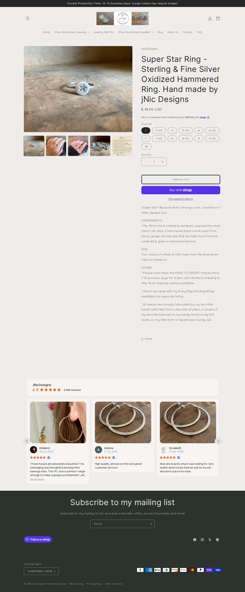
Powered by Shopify (56, 584)
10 (146, 146)
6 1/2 (212, 130)
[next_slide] (218, 441)
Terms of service (113, 584)
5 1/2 (185, 130)
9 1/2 (212, 138)
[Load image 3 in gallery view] (78, 146)
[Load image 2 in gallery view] (56, 146)
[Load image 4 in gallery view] (100, 146)
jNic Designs (38, 584)
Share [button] (148, 338)
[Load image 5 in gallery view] (122, 146)
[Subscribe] (151, 524)
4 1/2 (159, 130)
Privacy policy (94, 584)
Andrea (108, 448)
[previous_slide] (26, 441)
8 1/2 (185, 138)
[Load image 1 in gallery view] (34, 146)
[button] (28, 18)
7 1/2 (159, 138)
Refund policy (76, 584)
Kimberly (44, 448)
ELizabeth (175, 448)
